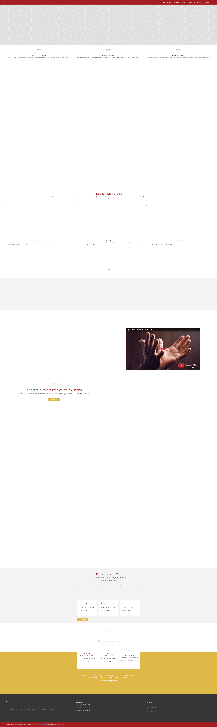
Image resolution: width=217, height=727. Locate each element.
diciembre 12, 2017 (83, 602)
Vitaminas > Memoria (85, 604)
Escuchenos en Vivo (130, 655)
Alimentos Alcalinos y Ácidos (152, 707)
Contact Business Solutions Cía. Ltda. (41, 724)
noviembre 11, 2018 (150, 706)
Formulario (62, 724)
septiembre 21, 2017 (105, 602)
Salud (89, 602)
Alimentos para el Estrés (107, 604)
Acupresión (125, 604)
